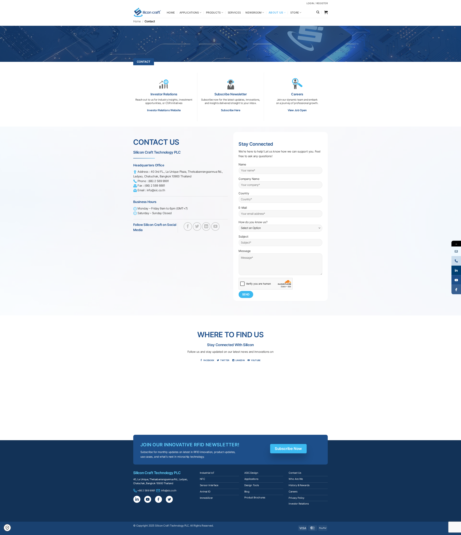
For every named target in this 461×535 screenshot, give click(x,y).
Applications (189, 12)
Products (213, 12)
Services (234, 12)
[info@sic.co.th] (456, 251)
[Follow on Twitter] (197, 226)
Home (171, 12)
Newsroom (253, 12)
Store (294, 12)
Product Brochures (254, 497)
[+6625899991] (456, 261)
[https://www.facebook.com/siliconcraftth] (456, 289)
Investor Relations (299, 503)
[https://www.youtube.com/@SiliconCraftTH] (456, 280)
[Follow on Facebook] (188, 226)
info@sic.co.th (168, 490)
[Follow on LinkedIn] (206, 226)
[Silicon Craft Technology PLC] (147, 12)
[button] (317, 12)
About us (276, 12)
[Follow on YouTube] (215, 226)
